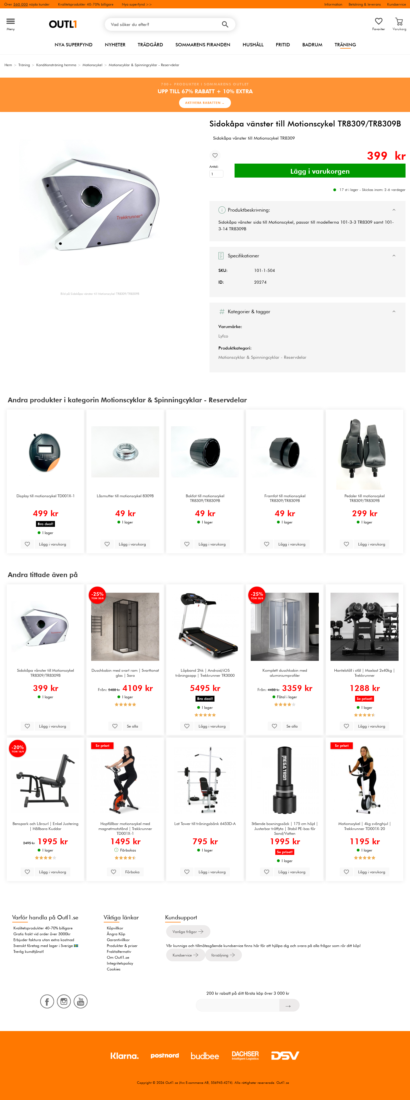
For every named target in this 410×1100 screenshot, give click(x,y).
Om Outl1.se (118, 957)
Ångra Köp (116, 934)
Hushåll (253, 44)
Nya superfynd (74, 44)
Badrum (312, 44)
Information (333, 4)
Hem (8, 65)
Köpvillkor (115, 928)
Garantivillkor (118, 940)
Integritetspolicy (120, 963)
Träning (345, 44)
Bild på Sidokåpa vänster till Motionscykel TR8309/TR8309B (100, 294)
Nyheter (115, 44)
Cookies (113, 969)
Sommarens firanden (202, 44)
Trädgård (150, 44)
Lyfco (223, 336)
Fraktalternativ (119, 951)
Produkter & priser (122, 945)
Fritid (283, 44)
